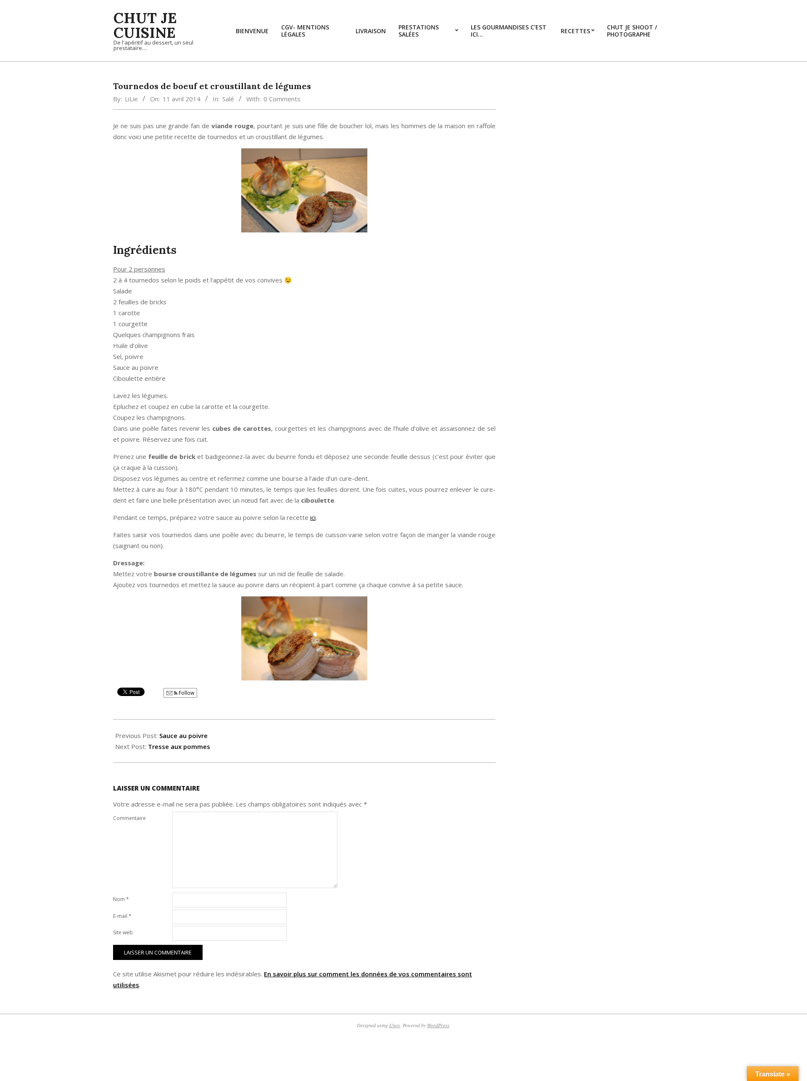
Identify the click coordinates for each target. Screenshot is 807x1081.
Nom (121, 899)
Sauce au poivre (183, 735)
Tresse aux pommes (179, 746)
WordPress (438, 1025)
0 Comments (282, 99)
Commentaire (129, 818)
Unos (394, 1025)
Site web (123, 932)
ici (313, 517)
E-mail (122, 916)
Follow (185, 692)
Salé (228, 99)
